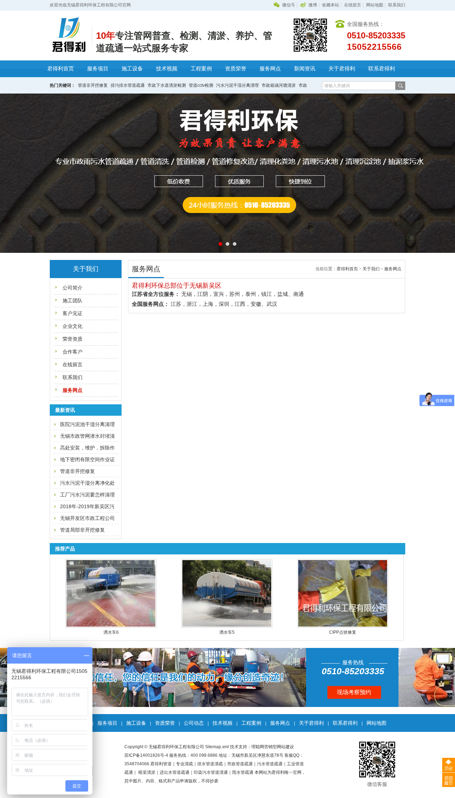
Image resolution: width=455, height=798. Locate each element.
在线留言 (352, 4)
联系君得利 (381, 68)
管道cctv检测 (201, 85)
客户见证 (72, 313)
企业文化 (72, 326)
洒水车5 (226, 632)
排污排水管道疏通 (128, 85)
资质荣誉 (235, 68)
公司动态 (194, 723)
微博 (313, 4)
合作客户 (72, 352)
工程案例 (201, 68)
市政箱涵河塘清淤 (279, 85)
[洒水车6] (110, 626)
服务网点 (270, 68)
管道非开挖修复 (93, 85)
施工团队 (72, 300)
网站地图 (374, 4)
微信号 (288, 4)
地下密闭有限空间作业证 (87, 459)
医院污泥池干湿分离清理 (87, 424)
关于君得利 (341, 68)
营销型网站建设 (279, 746)
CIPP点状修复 (341, 632)
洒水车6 (110, 632)
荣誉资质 (72, 339)
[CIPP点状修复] (341, 626)
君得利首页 (60, 68)
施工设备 (132, 68)
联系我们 (396, 4)
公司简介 (72, 288)
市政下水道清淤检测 (167, 85)
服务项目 (97, 68)
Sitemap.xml (217, 746)
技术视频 (166, 68)
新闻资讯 (304, 68)
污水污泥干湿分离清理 (237, 85)
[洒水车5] (226, 626)
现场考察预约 (354, 692)
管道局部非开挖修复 (82, 530)
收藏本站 (330, 4)
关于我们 (371, 268)
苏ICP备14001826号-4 (146, 755)
